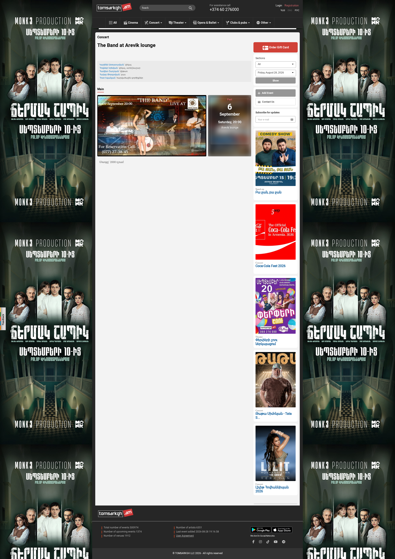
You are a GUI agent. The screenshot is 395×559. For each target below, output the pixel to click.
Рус (297, 10)
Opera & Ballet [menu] (207, 22)
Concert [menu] (154, 22)
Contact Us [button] (267, 101)
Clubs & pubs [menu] (239, 22)
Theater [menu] (178, 22)
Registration (292, 5)
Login (279, 5)
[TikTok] (267, 542)
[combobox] (276, 64)
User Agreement (185, 535)
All (115, 22)
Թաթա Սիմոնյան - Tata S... (274, 416)
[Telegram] (283, 542)
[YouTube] (276, 542)
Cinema (133, 22)
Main (100, 89)
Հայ (282, 10)
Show (276, 80)
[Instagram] (260, 542)
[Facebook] (253, 542)
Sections (260, 58)
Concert (103, 37)
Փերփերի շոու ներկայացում (266, 342)
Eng (290, 10)
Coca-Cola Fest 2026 (271, 266)
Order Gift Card (278, 47)
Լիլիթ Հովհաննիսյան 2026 (272, 489)
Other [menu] (265, 22)
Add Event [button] (267, 93)
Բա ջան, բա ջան (268, 192)
